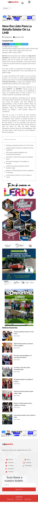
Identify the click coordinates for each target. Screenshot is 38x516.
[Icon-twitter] (5, 454)
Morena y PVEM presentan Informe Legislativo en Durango (20, 171)
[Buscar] (29, 2)
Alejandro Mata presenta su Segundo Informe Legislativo (20, 149)
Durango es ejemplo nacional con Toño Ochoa (19, 145)
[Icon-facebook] (2, 454)
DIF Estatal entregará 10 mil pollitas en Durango (17, 162)
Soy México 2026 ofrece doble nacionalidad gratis (19, 158)
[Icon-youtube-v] (11, 454)
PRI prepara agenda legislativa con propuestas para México (16, 153)
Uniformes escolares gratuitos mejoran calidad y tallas (17, 167)
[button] (22, 3)
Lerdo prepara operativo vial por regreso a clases (19, 176)
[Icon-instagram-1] (8, 454)
